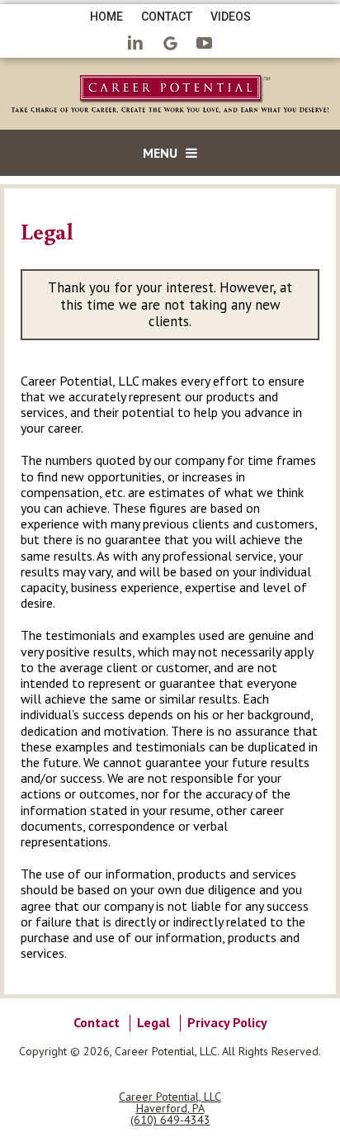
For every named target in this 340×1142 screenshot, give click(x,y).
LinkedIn (135, 44)
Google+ (170, 44)
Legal (153, 1022)
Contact (166, 16)
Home (106, 16)
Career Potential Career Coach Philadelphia (170, 96)
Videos (230, 16)
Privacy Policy (227, 1022)
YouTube (204, 44)
